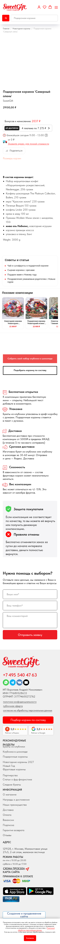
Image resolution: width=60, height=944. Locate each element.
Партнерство (10, 775)
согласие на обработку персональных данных (27, 710)
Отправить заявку (30, 635)
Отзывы (7, 835)
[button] (39, 7)
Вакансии (8, 819)
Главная (6, 28)
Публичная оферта (13, 705)
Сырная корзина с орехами (21, 270)
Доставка (8, 809)
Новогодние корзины (21, 28)
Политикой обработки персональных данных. (36, 929)
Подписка (8, 825)
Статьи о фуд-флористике (17, 779)
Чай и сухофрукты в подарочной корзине (27, 265)
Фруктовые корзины (14, 769)
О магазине (9, 794)
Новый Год (9, 765)
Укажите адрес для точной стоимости (28, 143)
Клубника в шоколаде (15, 751)
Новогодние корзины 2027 (18, 762)
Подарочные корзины (15, 756)
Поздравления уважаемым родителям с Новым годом (31, 280)
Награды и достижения (16, 799)
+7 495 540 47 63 (20, 675)
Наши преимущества (15, 804)
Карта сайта (11, 872)
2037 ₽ (36, 121)
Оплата (7, 814)
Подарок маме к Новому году (22, 274)
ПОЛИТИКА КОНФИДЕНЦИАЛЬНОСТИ (20, 701)
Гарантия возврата (13, 830)
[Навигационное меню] (56, 7)
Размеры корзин (12, 158)
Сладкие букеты (12, 784)
